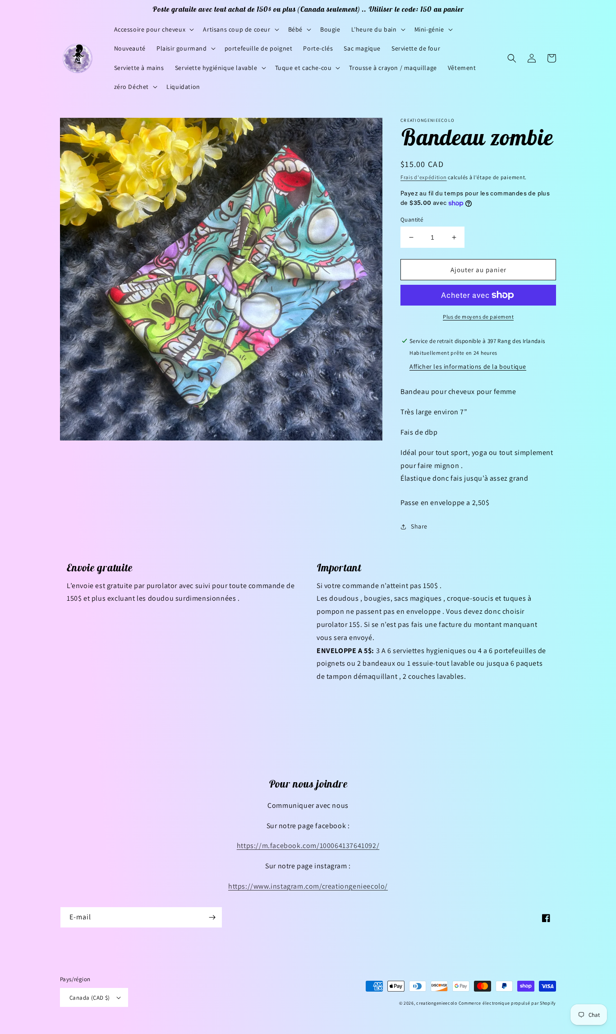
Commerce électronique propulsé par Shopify (507, 1003)
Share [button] (419, 526)
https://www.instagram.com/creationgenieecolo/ (308, 886)
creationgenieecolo (436, 1003)
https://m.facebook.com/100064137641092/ (308, 845)
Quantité (411, 219)
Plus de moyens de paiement (478, 316)
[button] (153, 29)
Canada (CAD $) (89, 998)
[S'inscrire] (212, 917)
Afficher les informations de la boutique (467, 366)
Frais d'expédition (423, 177)
